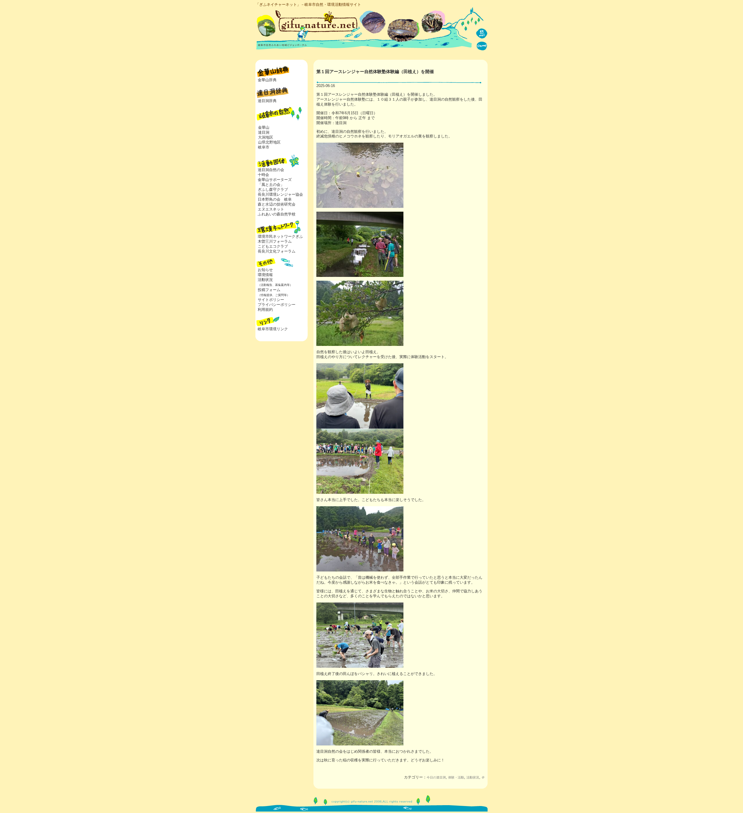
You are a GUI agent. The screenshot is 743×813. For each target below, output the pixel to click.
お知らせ (265, 270)
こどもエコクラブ (273, 246)
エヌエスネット (271, 209)
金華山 (263, 127)
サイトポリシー (271, 299)
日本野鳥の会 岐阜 (275, 199)
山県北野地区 (269, 142)
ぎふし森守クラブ (273, 189)
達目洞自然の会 (271, 170)
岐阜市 (263, 147)
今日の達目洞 (436, 777)
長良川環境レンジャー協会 (280, 194)
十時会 (263, 175)
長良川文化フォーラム (276, 251)
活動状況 (472, 777)
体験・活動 (456, 777)
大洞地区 (265, 137)
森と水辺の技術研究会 (276, 204)
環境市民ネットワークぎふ (280, 236)
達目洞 (263, 132)
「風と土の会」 (271, 184)
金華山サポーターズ (275, 179)
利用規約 (265, 309)
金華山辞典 (267, 80)
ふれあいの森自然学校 (276, 214)
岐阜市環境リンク (273, 329)
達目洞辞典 (267, 101)
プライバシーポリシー (276, 304)
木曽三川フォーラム (275, 241)
